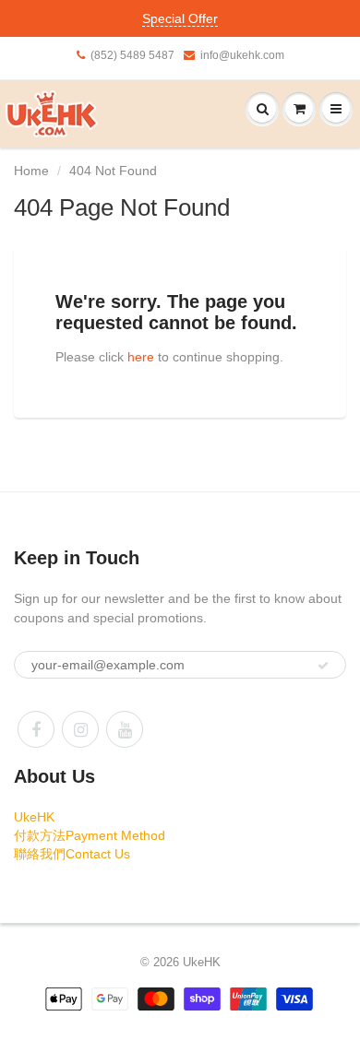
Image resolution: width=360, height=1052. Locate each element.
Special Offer (180, 18)
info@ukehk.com (242, 55)
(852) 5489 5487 (132, 55)
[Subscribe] (323, 665)
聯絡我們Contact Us (72, 853)
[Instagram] (80, 729)
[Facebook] (36, 729)
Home (31, 170)
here (140, 356)
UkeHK (34, 817)
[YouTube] (124, 729)
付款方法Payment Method (89, 835)
